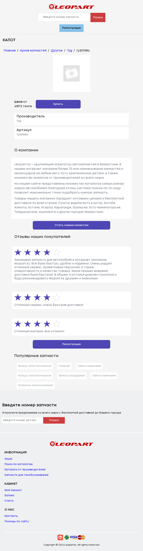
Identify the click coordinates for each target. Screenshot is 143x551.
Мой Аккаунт (13, 490)
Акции (8, 459)
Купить (58, 104)
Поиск (98, 17)
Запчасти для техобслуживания (26, 475)
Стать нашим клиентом (71, 225)
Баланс (9, 495)
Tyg (69, 50)
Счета (8, 501)
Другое (57, 50)
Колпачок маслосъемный (35, 385)
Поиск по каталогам (18, 464)
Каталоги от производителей (24, 470)
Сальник (64, 366)
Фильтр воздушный (72, 376)
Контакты (11, 516)
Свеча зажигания (89, 366)
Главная (10, 50)
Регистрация (71, 28)
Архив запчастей (33, 50)
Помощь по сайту (16, 521)
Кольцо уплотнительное (34, 366)
